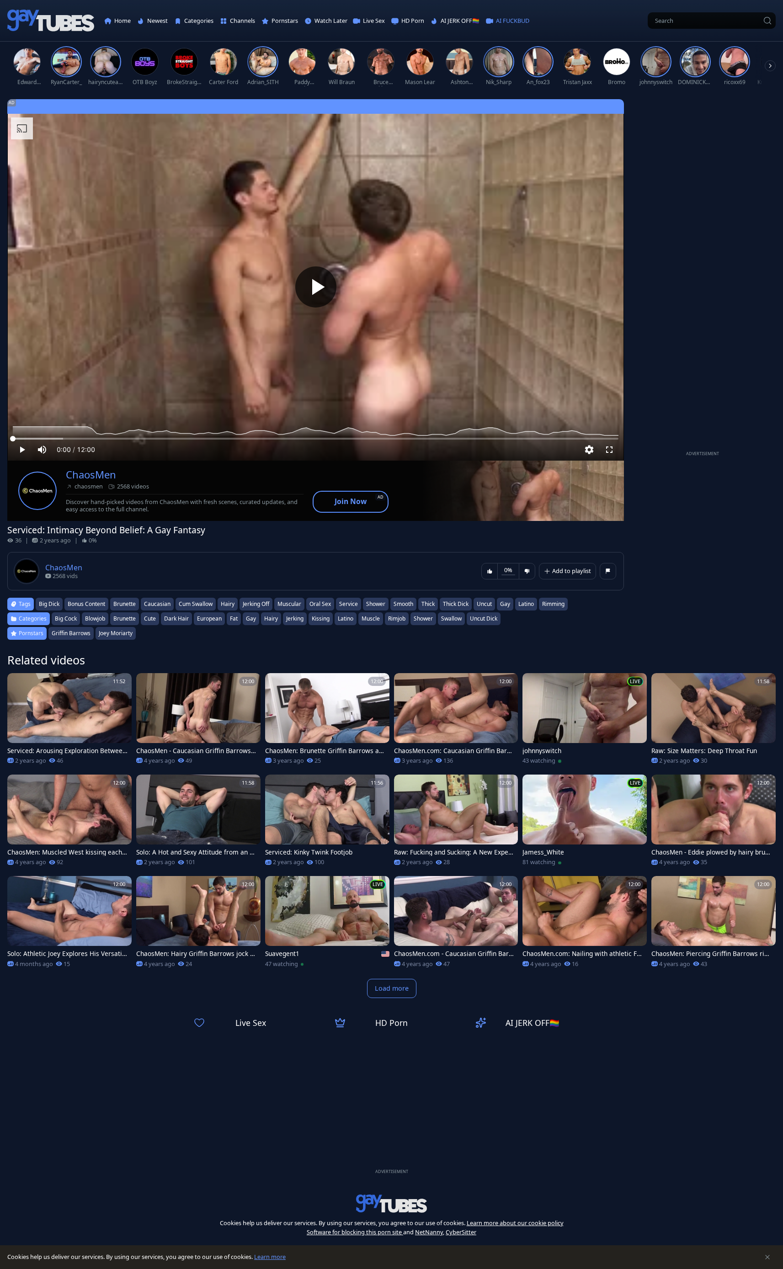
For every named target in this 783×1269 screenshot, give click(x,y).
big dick (49, 604)
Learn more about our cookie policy (515, 1223)
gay (505, 604)
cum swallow (196, 604)
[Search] (767, 20)
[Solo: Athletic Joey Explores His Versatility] (69, 924)
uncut (484, 604)
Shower (423, 618)
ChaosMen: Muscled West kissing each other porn (67, 852)
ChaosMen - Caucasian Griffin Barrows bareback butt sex (196, 750)
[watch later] (18, 684)
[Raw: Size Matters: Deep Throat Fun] (713, 721)
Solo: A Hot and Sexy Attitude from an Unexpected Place (195, 852)
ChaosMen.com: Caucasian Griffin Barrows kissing (453, 750)
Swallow (451, 618)
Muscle (371, 618)
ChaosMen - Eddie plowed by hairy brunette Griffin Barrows (710, 852)
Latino (345, 618)
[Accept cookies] (767, 1257)
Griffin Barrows (71, 633)
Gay (251, 618)
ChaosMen (91, 474)
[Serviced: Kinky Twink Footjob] (327, 823)
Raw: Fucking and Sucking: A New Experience (453, 852)
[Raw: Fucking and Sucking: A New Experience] (456, 823)
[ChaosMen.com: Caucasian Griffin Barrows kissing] (456, 721)
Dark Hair (176, 618)
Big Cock (66, 618)
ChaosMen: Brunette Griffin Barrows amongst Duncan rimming (325, 750)
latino (526, 604)
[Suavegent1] (327, 924)
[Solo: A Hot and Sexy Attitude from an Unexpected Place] (198, 823)
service (348, 604)
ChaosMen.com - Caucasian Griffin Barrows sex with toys (452, 953)
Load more (392, 988)
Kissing (321, 618)
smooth (403, 604)
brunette (124, 604)
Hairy (271, 618)
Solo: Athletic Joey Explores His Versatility (66, 953)
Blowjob (95, 618)
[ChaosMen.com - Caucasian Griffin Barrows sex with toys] (456, 924)
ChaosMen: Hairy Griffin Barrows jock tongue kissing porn (196, 953)
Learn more (270, 1257)
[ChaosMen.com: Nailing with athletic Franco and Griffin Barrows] (584, 924)
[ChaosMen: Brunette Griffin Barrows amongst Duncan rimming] (327, 721)
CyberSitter (461, 1232)
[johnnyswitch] (584, 721)
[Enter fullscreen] (609, 450)
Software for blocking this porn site (355, 1232)
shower (375, 604)
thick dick (456, 604)
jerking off (256, 604)
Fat (234, 618)
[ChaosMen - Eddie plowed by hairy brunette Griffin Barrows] (713, 823)
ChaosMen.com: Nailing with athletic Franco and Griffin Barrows (580, 953)
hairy (227, 604)
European (209, 618)
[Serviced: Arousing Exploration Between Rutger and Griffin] (69, 721)
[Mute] (42, 450)
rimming (553, 604)
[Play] (315, 287)
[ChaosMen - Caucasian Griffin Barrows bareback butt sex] (198, 721)
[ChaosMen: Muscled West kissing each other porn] (69, 823)
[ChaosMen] (37, 491)
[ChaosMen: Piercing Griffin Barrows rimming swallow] (713, 924)
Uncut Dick (483, 618)
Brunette (124, 618)
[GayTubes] (50, 21)
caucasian (157, 604)
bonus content (86, 604)
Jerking (295, 618)
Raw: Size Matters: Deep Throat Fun (704, 750)
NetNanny (429, 1232)
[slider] (315, 438)
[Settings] (589, 450)
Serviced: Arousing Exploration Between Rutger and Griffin (66, 750)
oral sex (320, 604)
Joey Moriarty (116, 633)
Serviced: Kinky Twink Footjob (308, 852)
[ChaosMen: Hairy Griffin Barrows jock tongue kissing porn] (198, 924)
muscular (289, 604)
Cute (150, 618)
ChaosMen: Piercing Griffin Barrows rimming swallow (710, 953)
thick (428, 604)
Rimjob (396, 618)
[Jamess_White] (584, 823)
